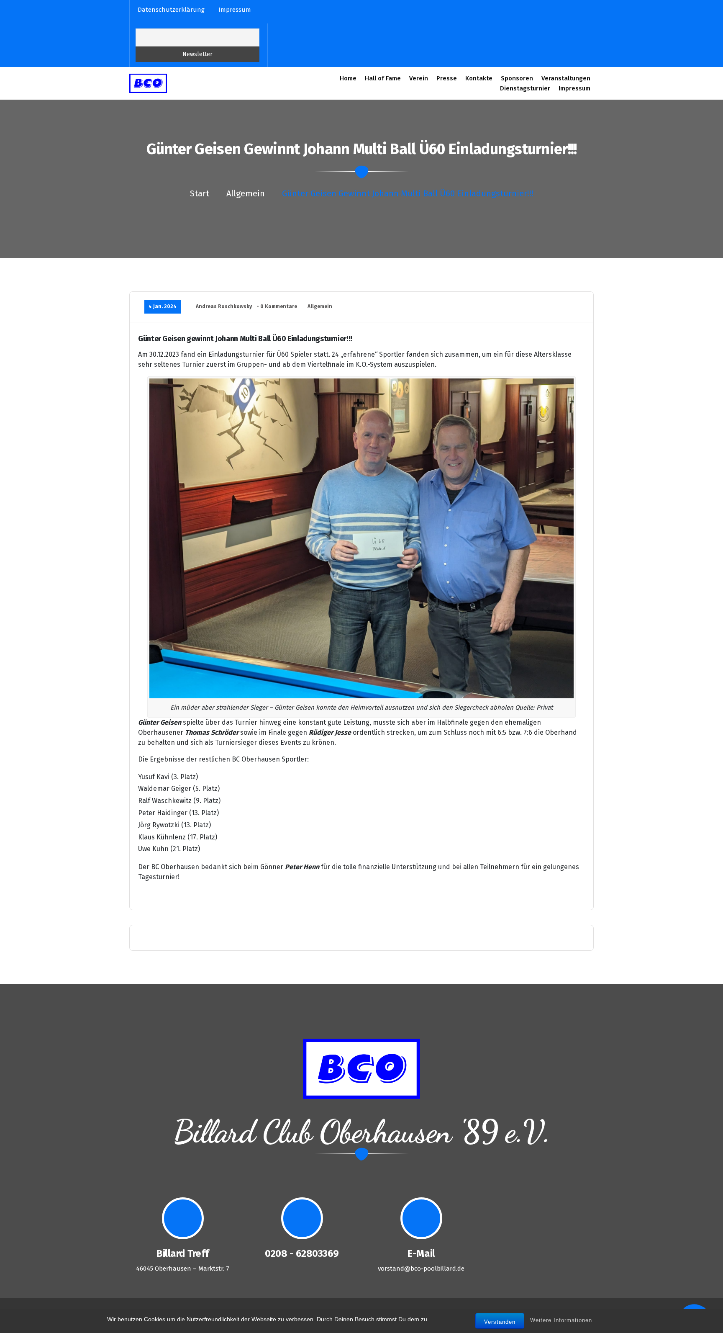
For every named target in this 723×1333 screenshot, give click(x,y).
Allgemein (245, 193)
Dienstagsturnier (525, 88)
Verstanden (499, 1322)
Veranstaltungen (565, 78)
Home (348, 78)
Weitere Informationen (561, 1321)
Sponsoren (517, 78)
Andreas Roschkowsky (224, 306)
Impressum (574, 88)
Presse (446, 78)
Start (199, 193)
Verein (418, 78)
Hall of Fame (383, 78)
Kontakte (478, 78)
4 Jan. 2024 (163, 306)
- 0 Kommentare (276, 306)
